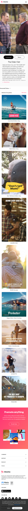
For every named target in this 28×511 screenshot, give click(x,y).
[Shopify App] (14, 491)
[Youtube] (9, 498)
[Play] (14, 29)
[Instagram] (11, 483)
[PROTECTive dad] (14, 267)
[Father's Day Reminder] (14, 332)
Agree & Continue (17, 508)
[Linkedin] (16, 498)
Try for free (14, 424)
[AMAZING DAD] (14, 220)
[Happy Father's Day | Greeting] (14, 304)
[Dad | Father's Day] (14, 135)
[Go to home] (5, 2)
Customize (8, 57)
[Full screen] (26, 50)
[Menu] (26, 2)
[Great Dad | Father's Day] (14, 107)
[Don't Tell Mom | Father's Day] (14, 173)
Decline (8, 508)
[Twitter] (13, 498)
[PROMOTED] (14, 388)
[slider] (1, 52)
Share (19, 57)
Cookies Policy (17, 504)
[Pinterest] (20, 498)
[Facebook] (5, 483)
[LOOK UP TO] (14, 360)
